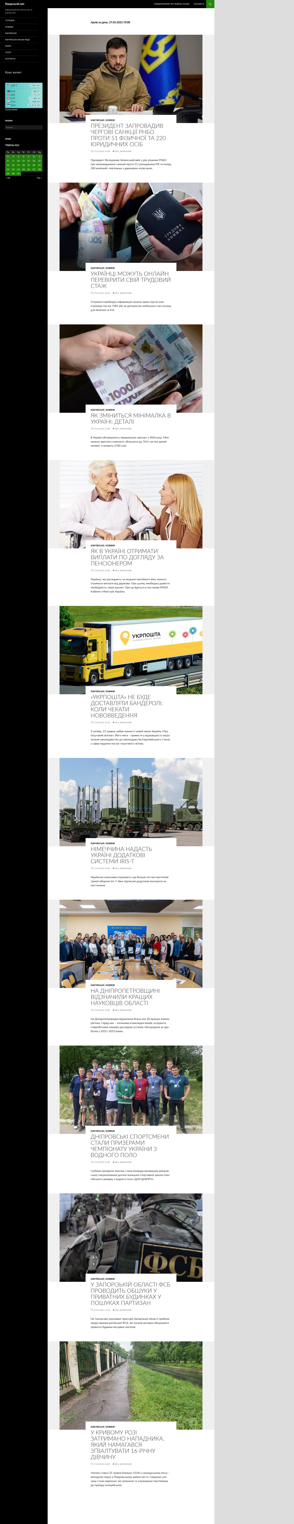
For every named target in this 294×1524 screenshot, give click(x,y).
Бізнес (8, 46)
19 (28, 165)
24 (18, 169)
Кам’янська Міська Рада (17, 40)
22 (8, 169)
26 (28, 169)
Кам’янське (11, 33)
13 (34, 161)
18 (23, 165)
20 (34, 165)
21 (39, 165)
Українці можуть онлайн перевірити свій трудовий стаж (131, 280)
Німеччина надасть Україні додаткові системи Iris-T (121, 855)
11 (23, 161)
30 (13, 174)
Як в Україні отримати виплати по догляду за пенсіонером (127, 557)
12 (28, 161)
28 (39, 169)
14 (39, 161)
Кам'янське (97, 120)
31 (18, 174)
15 (8, 165)
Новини (110, 120)
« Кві (8, 178)
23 (13, 169)
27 (34, 169)
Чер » (39, 178)
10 (18, 161)
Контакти (199, 4)
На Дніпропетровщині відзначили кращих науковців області (125, 997)
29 (8, 174)
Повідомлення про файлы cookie (171, 4)
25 (23, 169)
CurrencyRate (11, 110)
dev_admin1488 (123, 151)
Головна (9, 20)
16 (13, 165)
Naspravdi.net (14, 4)
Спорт (8, 52)
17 (18, 165)
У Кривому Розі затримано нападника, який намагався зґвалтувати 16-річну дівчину (127, 1445)
